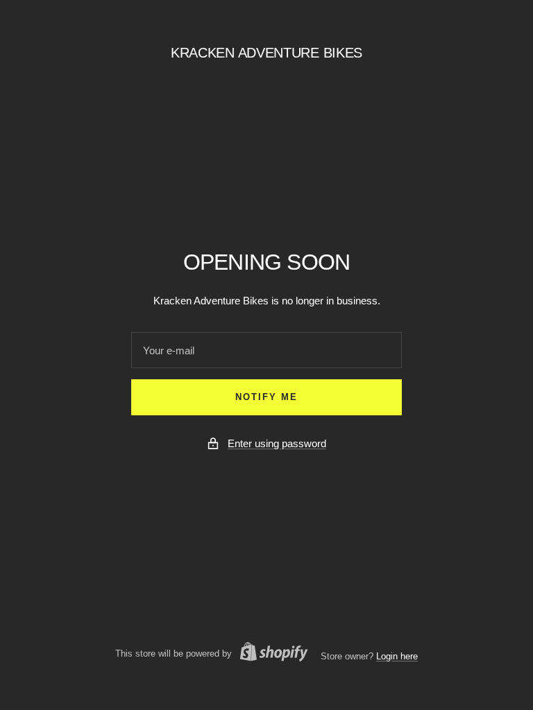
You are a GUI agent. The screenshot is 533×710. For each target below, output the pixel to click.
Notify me (266, 397)
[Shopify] (270, 654)
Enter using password (277, 443)
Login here (397, 656)
